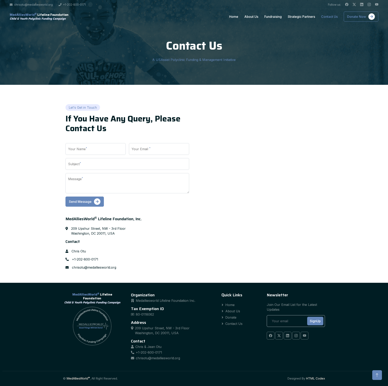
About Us (251, 17)
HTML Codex (315, 378)
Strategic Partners (301, 17)
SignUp (315, 321)
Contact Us (329, 17)
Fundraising (273, 17)
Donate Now (357, 17)
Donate (230, 317)
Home (233, 17)
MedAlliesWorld (78, 378)
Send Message (80, 202)
